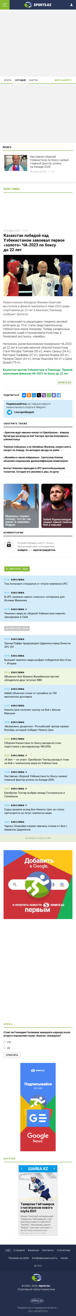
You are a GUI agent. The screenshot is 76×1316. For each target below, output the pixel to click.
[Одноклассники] (28, 395)
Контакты (48, 1250)
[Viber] (43, 395)
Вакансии (33, 1250)
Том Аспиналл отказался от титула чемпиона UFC (36, 583)
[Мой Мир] (33, 395)
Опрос (8, 1024)
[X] (38, 395)
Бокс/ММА (12, 189)
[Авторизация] (72, 4)
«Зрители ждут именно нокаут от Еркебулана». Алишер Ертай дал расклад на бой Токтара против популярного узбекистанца (36, 436)
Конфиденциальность (44, 1258)
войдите (23, 550)
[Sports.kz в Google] (38, 918)
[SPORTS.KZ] (38, 1107)
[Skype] (53, 395)
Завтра (33, 80)
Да (8, 1047)
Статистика (63, 1250)
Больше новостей (38, 838)
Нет (9, 1042)
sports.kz (64, 382)
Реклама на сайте (18, 1258)
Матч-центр (62, 80)
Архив (64, 1258)
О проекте (19, 1250)
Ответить (12, 1055)
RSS (39, 1265)
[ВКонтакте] (23, 395)
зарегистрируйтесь (44, 550)
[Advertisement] (38, 44)
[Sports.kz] (38, 4)
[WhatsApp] (48, 395)
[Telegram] (58, 395)
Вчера (8, 80)
